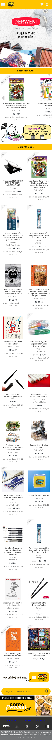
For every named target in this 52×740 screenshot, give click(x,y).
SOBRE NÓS (12, 720)
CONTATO (26, 720)
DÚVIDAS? (40, 720)
